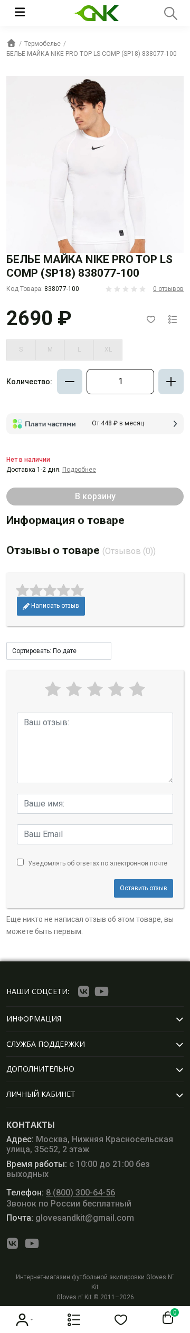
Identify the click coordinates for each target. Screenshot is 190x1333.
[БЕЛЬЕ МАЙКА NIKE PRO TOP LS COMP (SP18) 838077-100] (95, 164)
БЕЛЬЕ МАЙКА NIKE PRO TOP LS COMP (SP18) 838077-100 (91, 53)
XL (108, 349)
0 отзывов (168, 289)
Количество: (29, 381)
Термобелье (42, 43)
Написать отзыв (54, 605)
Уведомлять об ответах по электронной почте (97, 863)
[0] (166, 1318)
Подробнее (79, 469)
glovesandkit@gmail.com (70, 1218)
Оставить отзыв (143, 888)
